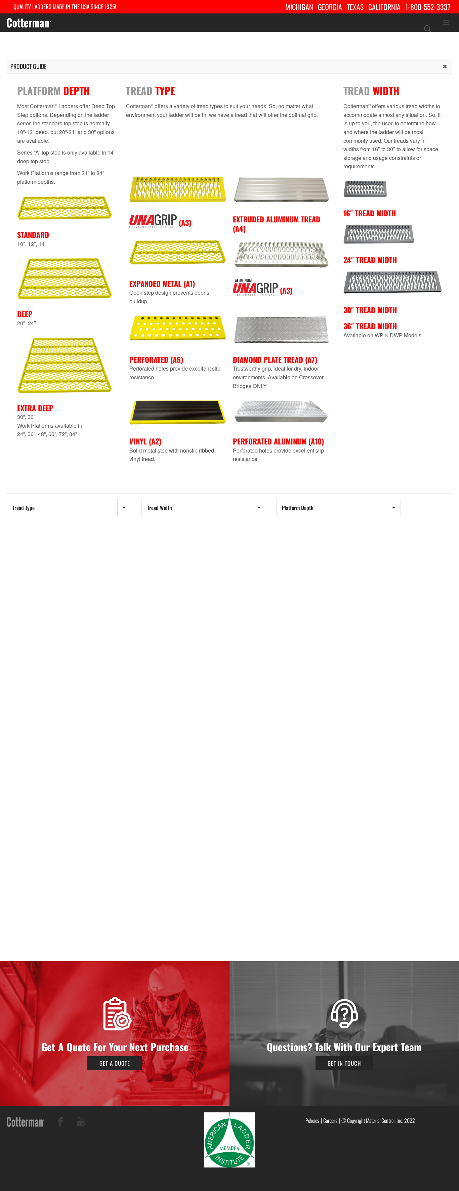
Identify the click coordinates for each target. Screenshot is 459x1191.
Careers (330, 1120)
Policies (312, 1120)
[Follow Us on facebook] (60, 1123)
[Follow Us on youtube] (80, 1123)
